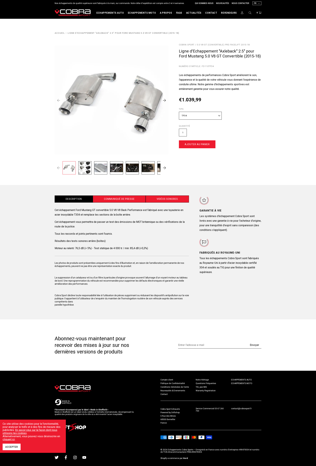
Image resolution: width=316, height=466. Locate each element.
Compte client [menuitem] (166, 380)
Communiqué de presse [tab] (119, 199)
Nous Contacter (240, 3)
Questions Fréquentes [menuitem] (206, 383)
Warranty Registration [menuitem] (206, 390)
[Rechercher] (250, 13)
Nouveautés (222, 3)
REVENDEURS (229, 13)
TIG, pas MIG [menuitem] (201, 387)
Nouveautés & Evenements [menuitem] (172, 390)
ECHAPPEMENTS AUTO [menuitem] (241, 380)
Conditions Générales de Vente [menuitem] (174, 387)
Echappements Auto (110, 13)
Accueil (60, 33)
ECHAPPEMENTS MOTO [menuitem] (241, 383)
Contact (211, 13)
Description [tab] (74, 199)
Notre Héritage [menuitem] (202, 380)
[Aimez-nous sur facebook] (66, 457)
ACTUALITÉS (193, 13)
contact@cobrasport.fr (241, 408)
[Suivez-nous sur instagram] (75, 457)
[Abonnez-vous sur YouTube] (84, 457)
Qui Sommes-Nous (204, 3)
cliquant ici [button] (9, 439)
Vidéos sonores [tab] (167, 199)
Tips (181, 109)
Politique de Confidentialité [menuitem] (172, 383)
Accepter (11, 447)
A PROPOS (166, 13)
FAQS (179, 13)
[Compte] (242, 12)
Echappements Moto (142, 13)
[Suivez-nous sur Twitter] (56, 457)
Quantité (184, 126)
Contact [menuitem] (164, 394)
